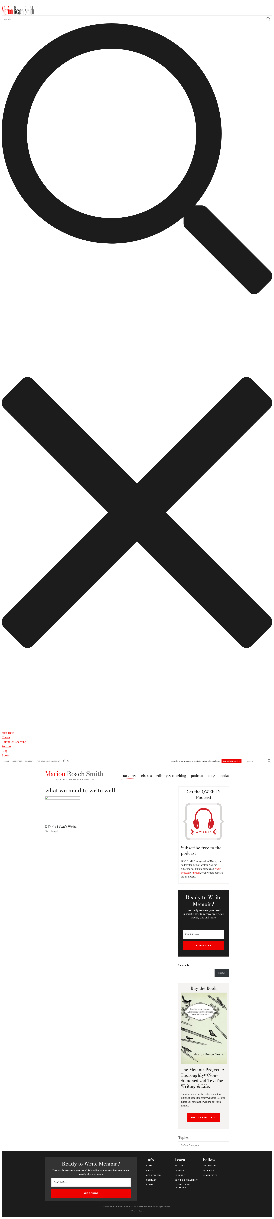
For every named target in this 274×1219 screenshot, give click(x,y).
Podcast (6, 746)
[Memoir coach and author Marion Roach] (74, 775)
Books (6, 755)
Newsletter (210, 1175)
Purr (140, 1211)
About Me (17, 761)
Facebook (209, 1170)
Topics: (183, 1137)
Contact (29, 761)
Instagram (209, 1166)
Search (183, 965)
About (149, 1170)
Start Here (8, 732)
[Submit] (268, 19)
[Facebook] (63, 761)
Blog (5, 750)
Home (6, 761)
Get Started (153, 1175)
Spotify (196, 872)
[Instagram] (68, 761)
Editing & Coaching (14, 741)
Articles (180, 1166)
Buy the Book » (203, 1117)
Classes (6, 737)
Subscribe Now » (231, 761)
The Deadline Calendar (48, 761)
